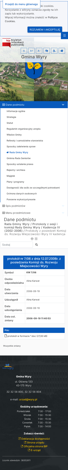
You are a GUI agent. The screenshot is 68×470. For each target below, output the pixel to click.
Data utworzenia (11, 291)
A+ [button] (32, 50)
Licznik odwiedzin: (11, 460)
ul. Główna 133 (24, 381)
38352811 (26, 460)
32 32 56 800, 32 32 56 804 (23, 391)
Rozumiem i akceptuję (45, 29)
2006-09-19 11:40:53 (38, 318)
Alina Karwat (33, 280)
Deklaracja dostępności (35, 438)
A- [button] (39, 50)
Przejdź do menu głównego (21, 4)
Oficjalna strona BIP (35, 446)
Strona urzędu (35, 442)
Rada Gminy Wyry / (17, 224)
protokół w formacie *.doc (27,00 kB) (27, 336)
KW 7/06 (31, 272)
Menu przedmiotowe (18, 212)
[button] (46, 51)
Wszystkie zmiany (12, 346)
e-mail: (23, 399)
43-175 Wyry (23, 385)
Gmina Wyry (34, 56)
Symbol (9, 272)
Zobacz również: (34, 433)
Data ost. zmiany (10, 318)
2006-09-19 (33, 291)
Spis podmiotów (15, 205)
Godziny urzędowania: (34, 406)
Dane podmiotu (15, 104)
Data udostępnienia (13, 308)
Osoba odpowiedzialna (14, 280)
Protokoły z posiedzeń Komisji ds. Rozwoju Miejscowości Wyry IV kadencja (35, 232)
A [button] (24, 50)
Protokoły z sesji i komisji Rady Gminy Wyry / (30, 225)
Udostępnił (11, 299)
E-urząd (35, 450)
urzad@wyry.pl (28, 399)
